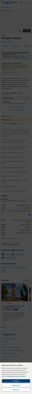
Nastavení (16, 389)
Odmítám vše (16, 385)
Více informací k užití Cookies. (16, 376)
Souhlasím (16, 381)
